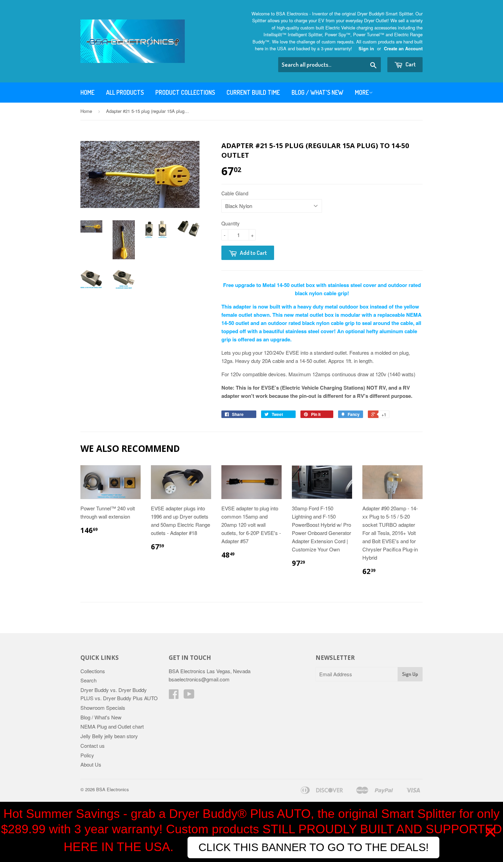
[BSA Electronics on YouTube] (189, 696)
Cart (410, 64)
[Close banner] (490, 832)
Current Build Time (253, 92)
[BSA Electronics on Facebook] (174, 696)
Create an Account (403, 48)
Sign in (366, 48)
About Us (90, 764)
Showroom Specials (102, 707)
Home (87, 92)
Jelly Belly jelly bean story (109, 736)
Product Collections (185, 92)
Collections (92, 671)
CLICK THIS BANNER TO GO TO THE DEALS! (313, 847)
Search (88, 680)
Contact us (92, 745)
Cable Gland (234, 193)
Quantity (230, 223)
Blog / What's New (317, 92)
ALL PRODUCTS (125, 92)
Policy (87, 755)
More (362, 92)
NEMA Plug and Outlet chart (112, 726)
